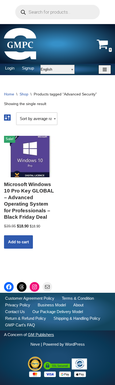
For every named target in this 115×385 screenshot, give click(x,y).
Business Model (52, 305)
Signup (28, 68)
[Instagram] (34, 287)
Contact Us (15, 311)
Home (9, 94)
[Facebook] (9, 287)
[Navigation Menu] (104, 69)
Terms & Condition (78, 298)
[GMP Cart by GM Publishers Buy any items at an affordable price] (20, 44)
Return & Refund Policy (25, 318)
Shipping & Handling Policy (76, 318)
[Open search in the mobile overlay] (57, 12)
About (78, 305)
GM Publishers (41, 334)
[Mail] (47, 287)
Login (9, 68)
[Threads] (21, 287)
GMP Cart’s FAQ (20, 325)
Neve (35, 344)
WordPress (75, 344)
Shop (24, 94)
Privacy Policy (17, 305)
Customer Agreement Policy (29, 298)
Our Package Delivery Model (57, 311)
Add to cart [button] (18, 242)
